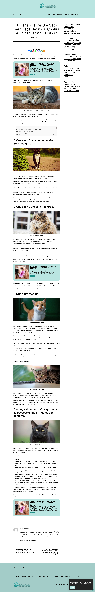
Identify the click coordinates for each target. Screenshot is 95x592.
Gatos (53, 14)
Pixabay (48, 110)
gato (27, 487)
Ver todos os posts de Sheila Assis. (27, 540)
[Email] (42, 51)
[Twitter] (40, 51)
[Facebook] (29, 51)
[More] (44, 51)
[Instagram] (38, 51)
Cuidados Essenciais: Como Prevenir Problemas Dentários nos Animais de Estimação (72, 71)
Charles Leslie (35, 389)
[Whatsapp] (35, 51)
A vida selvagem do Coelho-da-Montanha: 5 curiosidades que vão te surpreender (72, 28)
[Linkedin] (31, 51)
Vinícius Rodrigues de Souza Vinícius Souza (36, 110)
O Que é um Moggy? (22, 133)
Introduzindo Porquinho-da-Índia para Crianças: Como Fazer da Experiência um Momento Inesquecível (72, 43)
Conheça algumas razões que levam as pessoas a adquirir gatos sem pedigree (36, 134)
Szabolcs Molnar (35, 322)
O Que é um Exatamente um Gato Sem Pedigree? (29, 129)
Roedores (59, 14)
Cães (49, 14)
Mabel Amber (35, 172)
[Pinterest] (33, 51)
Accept (72, 587)
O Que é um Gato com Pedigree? (25, 131)
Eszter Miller (35, 444)
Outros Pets (66, 14)
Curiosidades (74, 14)
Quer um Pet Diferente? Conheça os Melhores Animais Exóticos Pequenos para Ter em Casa (72, 86)
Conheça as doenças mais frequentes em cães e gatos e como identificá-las (72, 57)
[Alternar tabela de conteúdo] (55, 128)
